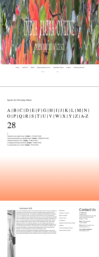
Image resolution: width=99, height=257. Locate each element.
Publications (62, 210)
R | (27, 116)
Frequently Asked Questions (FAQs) (67, 223)
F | (39, 110)
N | (86, 110)
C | (21, 110)
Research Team (62, 218)
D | (27, 110)
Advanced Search (79, 67)
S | (33, 116)
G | (45, 110)
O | (9, 116)
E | (34, 110)
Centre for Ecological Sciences (66, 228)
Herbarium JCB (26, 208)
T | (39, 116)
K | (67, 110)
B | (15, 110)
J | (61, 110)
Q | (21, 116)
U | (45, 116)
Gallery (68, 67)
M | (79, 110)
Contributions (62, 220)
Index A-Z (25, 67)
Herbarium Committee (64, 213)
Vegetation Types (58, 67)
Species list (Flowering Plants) (19, 100)
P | (15, 116)
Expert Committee (63, 215)
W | (57, 116)
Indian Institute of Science (65, 230)
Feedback (61, 225)
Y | (71, 116)
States (32, 67)
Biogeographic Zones (43, 67)
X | (64, 116)
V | (51, 116)
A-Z (84, 116)
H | (51, 110)
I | (57, 110)
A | (9, 110)
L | (73, 110)
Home (17, 67)
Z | (77, 116)
